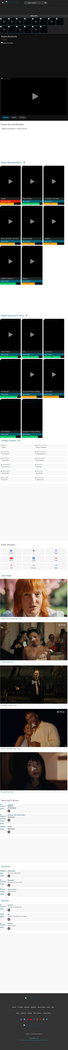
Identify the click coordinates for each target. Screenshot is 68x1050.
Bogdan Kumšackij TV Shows (12, 315)
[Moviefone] (12, 2)
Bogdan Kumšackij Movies (11, 162)
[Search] (45, 3)
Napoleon (25, 278)
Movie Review (11, 817)
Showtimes (33, 1007)
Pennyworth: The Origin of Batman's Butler (32, 431)
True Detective (5, 391)
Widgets (56, 567)
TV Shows (20, 1007)
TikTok (11, 567)
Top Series (5, 900)
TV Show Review (12, 808)
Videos (48, 1007)
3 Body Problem (48, 391)
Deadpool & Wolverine (6, 278)
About (17, 1013)
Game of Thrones (5, 351)
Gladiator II (47, 238)
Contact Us (23, 1013)
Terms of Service (37, 1013)
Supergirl (3, 198)
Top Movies (5, 866)
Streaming (26, 1007)
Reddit (56, 560)
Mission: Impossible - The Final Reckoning (11, 238)
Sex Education (48, 351)
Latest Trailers (6, 575)
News (52, 1007)
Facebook (11, 553)
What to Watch (41, 1007)
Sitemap (30, 1013)
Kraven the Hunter (27, 238)
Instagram (56, 553)
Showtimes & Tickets (6, 201)
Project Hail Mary (27, 198)
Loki (24, 351)
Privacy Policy (47, 1013)
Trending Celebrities (8, 440)
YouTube (11, 560)
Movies (14, 1007)
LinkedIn (34, 560)
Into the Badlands (5, 431)
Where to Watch (26, 201)
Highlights (34, 16)
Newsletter (33, 567)
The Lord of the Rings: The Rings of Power (32, 391)
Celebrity (4, 39)
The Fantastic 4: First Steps (51, 198)
